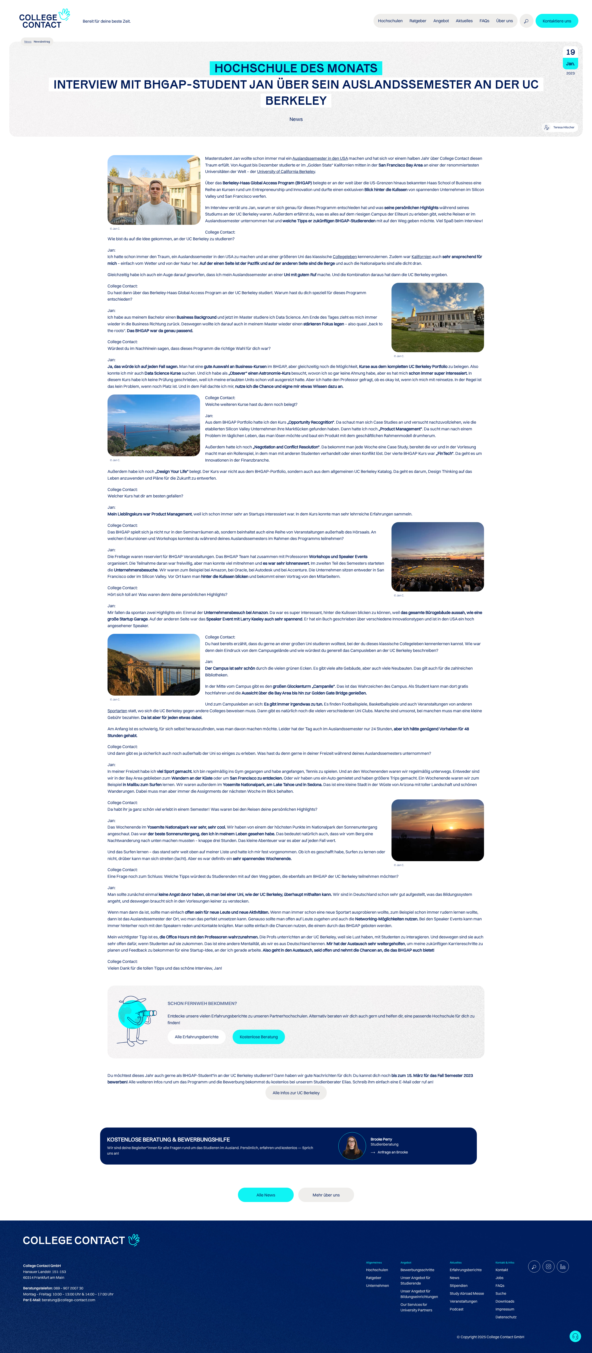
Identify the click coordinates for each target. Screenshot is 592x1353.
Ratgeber (373, 1277)
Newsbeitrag (42, 41)
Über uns (504, 20)
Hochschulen (377, 1269)
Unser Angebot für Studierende (415, 1280)
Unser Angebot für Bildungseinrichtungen (419, 1294)
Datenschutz (506, 1317)
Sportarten (117, 710)
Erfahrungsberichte (466, 1269)
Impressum (505, 1309)
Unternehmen (377, 1285)
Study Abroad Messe (467, 1293)
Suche (501, 1293)
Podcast (456, 1309)
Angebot (441, 20)
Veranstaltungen (463, 1301)
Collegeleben (345, 256)
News (27, 41)
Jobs (499, 1277)
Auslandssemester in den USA (320, 158)
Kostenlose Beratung (259, 1036)
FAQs (484, 20)
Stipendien (459, 1285)
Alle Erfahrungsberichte (197, 1036)
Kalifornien (421, 256)
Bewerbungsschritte (417, 1269)
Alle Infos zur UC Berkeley (296, 1092)
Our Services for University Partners (416, 1307)
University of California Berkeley (286, 171)
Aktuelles (464, 20)
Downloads (505, 1301)
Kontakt (502, 1269)
